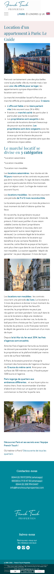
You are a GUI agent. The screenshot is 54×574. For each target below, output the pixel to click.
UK (43, 14)
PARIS (22, 14)
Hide (39, 571)
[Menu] (7, 14)
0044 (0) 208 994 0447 (27, 484)
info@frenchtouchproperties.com (27, 487)
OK (15, 571)
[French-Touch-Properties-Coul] (22, 6)
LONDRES (33, 14)
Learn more (27, 571)
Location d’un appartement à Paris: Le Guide (25, 33)
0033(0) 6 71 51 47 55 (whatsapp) (27, 480)
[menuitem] (7, 14)
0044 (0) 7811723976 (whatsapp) (27, 477)
